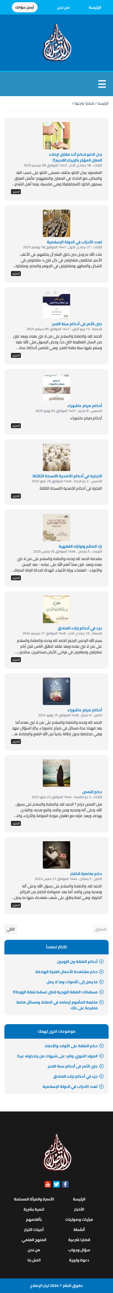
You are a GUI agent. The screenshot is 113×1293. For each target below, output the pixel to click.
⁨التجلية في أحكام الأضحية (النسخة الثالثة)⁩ (67, 476)
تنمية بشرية (34, 1209)
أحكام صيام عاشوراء (84, 710)
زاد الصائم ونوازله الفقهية (80, 546)
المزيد (16, 191)
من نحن (63, 7)
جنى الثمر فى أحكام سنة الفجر (77, 323)
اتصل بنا (34, 1260)
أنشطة (79, 1229)
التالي (11, 929)
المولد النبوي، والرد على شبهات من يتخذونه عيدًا (57, 1056)
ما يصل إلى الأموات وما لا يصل (72, 981)
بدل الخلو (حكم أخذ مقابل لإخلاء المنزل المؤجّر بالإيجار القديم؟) (75, 157)
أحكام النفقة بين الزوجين (77, 961)
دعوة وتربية (79, 1260)
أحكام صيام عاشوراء (84, 405)
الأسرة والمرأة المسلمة (34, 1199)
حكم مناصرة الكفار (86, 873)
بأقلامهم (34, 1219)
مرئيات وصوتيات (79, 1219)
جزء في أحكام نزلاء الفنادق (80, 628)
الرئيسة (95, 7)
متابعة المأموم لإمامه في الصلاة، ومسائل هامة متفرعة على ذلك (57, 1005)
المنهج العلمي (34, 1239)
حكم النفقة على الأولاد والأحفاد (71, 1045)
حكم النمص (92, 791)
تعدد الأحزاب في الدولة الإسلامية (74, 242)
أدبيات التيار (34, 1229)
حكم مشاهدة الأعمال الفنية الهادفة (66, 971)
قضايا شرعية (84, 103)
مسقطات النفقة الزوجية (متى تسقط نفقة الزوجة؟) (55, 992)
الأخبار (79, 1209)
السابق (100, 929)
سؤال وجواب (79, 1249)
